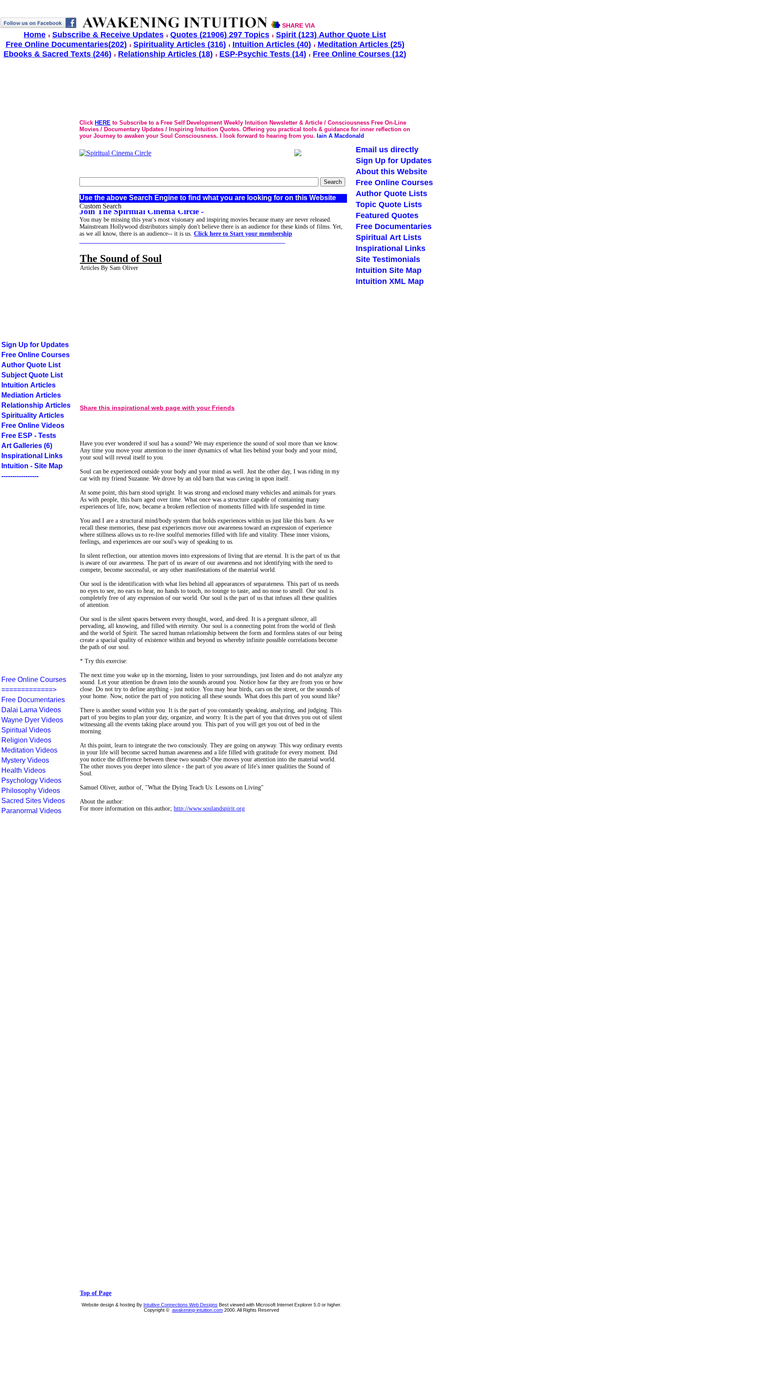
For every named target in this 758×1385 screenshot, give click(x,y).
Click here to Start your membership (243, 233)
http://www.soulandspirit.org (209, 808)
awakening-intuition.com (197, 1310)
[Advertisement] (151, 334)
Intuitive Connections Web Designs (180, 1304)
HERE (103, 122)
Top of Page (95, 1293)
